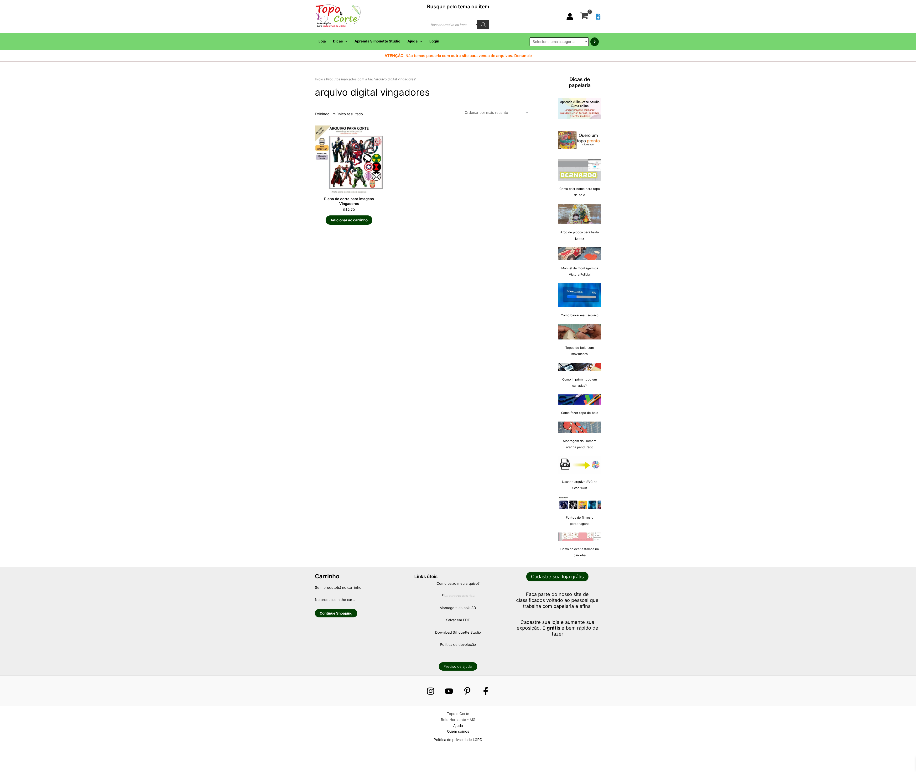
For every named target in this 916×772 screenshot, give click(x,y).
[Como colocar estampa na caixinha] (579, 536)
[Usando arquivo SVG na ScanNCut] (579, 465)
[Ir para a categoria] (594, 41)
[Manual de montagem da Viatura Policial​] (579, 253)
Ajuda (412, 41)
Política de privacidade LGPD (458, 739)
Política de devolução (458, 644)
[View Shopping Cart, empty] (584, 16)
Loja (322, 41)
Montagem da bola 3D (458, 608)
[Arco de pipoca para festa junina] (579, 214)
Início (319, 79)
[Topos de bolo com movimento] (579, 331)
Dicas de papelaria (580, 82)
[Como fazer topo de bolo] (579, 399)
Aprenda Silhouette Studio (377, 41)
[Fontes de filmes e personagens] (579, 503)
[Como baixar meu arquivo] (579, 295)
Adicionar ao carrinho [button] (349, 220)
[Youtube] (449, 691)
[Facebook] (486, 691)
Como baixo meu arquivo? (458, 583)
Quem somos (458, 731)
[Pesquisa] (483, 24)
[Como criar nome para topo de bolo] (579, 169)
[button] (345, 41)
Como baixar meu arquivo (580, 315)
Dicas (338, 41)
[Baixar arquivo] (598, 17)
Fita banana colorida (458, 596)
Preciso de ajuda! (458, 666)
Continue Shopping (336, 613)
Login (434, 41)
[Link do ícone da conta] (569, 16)
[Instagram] (431, 691)
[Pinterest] (467, 691)
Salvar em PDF (458, 620)
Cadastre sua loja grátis (557, 576)
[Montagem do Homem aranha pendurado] (579, 427)
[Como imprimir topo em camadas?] (579, 367)
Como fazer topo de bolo (579, 413)
